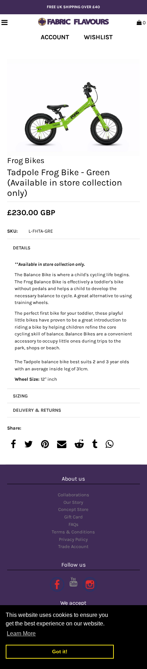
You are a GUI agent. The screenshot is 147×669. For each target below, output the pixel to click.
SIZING (20, 396)
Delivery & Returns (37, 410)
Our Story (73, 502)
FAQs (73, 524)
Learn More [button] (21, 633)
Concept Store (73, 509)
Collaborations (73, 494)
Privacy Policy (73, 539)
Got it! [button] (59, 651)
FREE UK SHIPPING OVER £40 (73, 7)
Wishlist (98, 37)
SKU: (12, 231)
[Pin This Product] (45, 445)
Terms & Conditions (73, 531)
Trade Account (73, 546)
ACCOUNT (55, 37)
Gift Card (73, 517)
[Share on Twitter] (28, 445)
